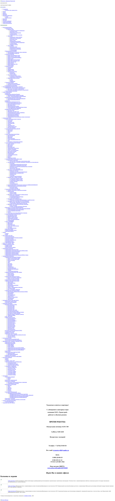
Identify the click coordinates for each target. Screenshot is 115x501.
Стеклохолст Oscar (11, 368)
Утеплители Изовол (9, 66)
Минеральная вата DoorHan (11, 51)
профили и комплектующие (8, 244)
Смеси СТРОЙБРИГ (9, 221)
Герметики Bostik (11, 353)
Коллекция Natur (11, 305)
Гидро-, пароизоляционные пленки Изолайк (17, 96)
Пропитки (10, 265)
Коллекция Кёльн (11, 319)
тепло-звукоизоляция (7, 27)
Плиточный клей (11, 224)
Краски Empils (11, 286)
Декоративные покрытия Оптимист (12, 251)
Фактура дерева (13, 193)
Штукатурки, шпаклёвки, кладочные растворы (19, 202)
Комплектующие (11, 327)
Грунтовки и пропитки (14, 195)
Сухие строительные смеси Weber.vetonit (13, 158)
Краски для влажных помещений (14, 277)
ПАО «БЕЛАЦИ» (9, 316)
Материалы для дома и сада (13, 111)
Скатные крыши (13, 33)
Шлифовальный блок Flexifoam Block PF (18, 397)
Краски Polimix (11, 292)
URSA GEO (10, 35)
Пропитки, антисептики (13, 297)
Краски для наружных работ (13, 259)
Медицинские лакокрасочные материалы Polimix (18, 291)
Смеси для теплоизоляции (13, 150)
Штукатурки (10, 144)
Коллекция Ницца (11, 329)
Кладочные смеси (13, 187)
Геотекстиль (7, 93)
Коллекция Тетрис (11, 325)
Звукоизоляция (11, 69)
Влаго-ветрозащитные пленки (14, 103)
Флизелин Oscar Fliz (12, 369)
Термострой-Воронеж (7, 23)
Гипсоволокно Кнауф (9, 236)
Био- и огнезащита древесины (14, 289)
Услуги (4, 11)
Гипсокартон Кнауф (9, 238)
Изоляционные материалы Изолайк (12, 94)
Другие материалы (14, 183)
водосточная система (7, 338)
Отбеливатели (10, 266)
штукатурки (10, 120)
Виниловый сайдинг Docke (11, 301)
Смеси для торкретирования (13, 219)
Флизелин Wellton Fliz (12, 367)
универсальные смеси (12, 126)
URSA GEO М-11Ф (12, 491)
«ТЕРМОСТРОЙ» (27, 495)
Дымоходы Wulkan (11, 315)
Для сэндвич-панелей (12, 74)
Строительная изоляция (12, 83)
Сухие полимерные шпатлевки (14, 210)
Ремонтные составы (12, 157)
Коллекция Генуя (11, 321)
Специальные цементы (15, 197)
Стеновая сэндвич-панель (15, 75)
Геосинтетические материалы (14, 113)
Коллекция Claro (11, 308)
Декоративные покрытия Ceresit (11, 249)
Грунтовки (10, 155)
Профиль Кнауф (8, 246)
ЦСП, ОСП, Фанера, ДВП (8, 243)
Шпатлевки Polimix (9, 229)
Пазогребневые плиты (9, 242)
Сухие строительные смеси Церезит (12, 189)
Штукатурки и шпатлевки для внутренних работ (20, 161)
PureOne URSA (11, 29)
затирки (9, 124)
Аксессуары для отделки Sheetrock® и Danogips (17, 212)
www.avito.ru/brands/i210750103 (57, 468)
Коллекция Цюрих (11, 326)
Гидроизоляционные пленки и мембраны (16, 112)
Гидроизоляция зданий (10, 331)
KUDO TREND (11, 346)
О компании (5, 9)
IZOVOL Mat (12, 73)
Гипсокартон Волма (9, 240)
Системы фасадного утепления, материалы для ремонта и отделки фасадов (23, 162)
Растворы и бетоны (14, 188)
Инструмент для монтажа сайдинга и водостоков (15, 399)
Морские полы (13, 174)
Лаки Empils (10, 284)
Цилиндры (12, 72)
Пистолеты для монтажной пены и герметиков (17, 382)
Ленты (9, 132)
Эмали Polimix (11, 295)
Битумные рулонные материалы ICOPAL (13, 330)
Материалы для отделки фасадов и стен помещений (18, 201)
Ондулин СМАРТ (11, 335)
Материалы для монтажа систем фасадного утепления (21, 166)
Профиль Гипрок (8, 245)
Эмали (9, 261)
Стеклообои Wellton (12, 372)
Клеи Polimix (10, 293)
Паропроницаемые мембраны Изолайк (16, 95)
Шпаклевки (10, 223)
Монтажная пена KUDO (10, 343)
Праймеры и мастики (9, 332)
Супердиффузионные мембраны (14, 108)
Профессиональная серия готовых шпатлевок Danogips (19, 208)
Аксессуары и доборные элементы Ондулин (17, 334)
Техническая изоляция (12, 71)
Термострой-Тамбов (7, 22)
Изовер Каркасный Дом (12, 64)
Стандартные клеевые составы (16, 178)
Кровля (11, 80)
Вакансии (5, 18)
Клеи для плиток (13, 205)
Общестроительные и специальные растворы (17, 185)
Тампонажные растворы (13, 218)
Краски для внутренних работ (14, 258)
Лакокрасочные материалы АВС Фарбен (13, 272)
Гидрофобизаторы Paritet (13, 363)
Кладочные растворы (12, 151)
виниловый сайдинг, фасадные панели (11, 300)
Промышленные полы (12, 216)
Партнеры (5, 14)
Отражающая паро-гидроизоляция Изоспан (16, 98)
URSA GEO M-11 (11, 480)
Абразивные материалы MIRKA (14, 393)
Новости (4, 13)
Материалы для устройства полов (14, 198)
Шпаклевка (10, 130)
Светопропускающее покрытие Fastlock (16, 312)
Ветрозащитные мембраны (13, 114)
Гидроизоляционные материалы (16, 196)
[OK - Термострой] (4, 7)
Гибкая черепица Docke (10, 317)
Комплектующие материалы (16, 176)
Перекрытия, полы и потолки (16, 34)
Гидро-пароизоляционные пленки (15, 102)
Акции (4, 12)
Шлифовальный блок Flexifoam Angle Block (19, 394)
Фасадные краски (13, 167)
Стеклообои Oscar (11, 370)
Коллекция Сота (11, 328)
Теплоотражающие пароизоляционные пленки (17, 107)
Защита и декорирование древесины (15, 287)
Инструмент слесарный (10, 398)
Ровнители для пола (14, 170)
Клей (9, 133)
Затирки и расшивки (12, 149)
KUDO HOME (11, 345)
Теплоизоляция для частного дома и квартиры (17, 52)
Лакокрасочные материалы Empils (12, 280)
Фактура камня (13, 192)
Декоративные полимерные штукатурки (18, 165)
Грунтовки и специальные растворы (15, 141)
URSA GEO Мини (12, 485)
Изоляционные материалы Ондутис (12, 101)
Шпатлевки (10, 146)
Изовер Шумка (11, 62)
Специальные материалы (13, 271)
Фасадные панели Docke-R (10, 302)
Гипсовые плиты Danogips (10, 239)
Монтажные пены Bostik (13, 354)
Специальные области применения (17, 30)
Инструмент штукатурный (10, 384)
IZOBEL (9, 68)
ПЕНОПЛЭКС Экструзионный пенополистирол (15, 87)
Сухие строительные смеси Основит (12, 142)
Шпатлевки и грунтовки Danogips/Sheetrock (14, 207)
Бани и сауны (13, 40)
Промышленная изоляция (15, 41)
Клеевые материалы (12, 267)
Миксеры (10, 388)
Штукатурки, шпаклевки (13, 160)
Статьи (6, 16)
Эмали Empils (10, 281)
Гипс (9, 140)
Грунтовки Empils (11, 288)
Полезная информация (7, 15)
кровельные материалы (7, 303)
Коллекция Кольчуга (12, 318)
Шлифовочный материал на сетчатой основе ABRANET (21, 395)
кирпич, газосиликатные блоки (9, 400)
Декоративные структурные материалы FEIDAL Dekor (16, 250)
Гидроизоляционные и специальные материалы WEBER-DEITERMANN (23, 184)
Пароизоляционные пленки (13, 106)
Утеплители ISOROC (9, 82)
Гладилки (10, 390)
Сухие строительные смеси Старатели (13, 119)
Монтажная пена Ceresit (10, 342)
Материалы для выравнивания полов (15, 169)
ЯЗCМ (6, 234)
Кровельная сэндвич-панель (16, 76)
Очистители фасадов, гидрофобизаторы (13, 361)
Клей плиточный (11, 138)
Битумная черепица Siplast (13, 311)
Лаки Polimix (10, 299)
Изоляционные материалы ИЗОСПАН (13, 97)
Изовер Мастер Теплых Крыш (14, 59)
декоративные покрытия (8, 248)
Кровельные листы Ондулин (11, 333)
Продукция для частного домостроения (16, 88)
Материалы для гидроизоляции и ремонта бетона (18, 194)
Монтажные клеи (11, 152)
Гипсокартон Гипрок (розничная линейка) (14, 237)
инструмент (5, 375)
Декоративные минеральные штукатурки (18, 164)
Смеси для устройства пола (13, 225)
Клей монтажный (11, 135)
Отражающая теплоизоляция (11, 85)
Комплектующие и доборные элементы (16, 314)
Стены (11, 79)
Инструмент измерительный (11, 380)
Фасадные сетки (11, 110)
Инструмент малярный (10, 376)
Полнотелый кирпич (9, 401)
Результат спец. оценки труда (11, 10)
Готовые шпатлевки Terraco (11, 230)
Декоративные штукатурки (13, 148)
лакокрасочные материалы (8, 256)
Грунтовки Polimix (11, 294)
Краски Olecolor (11, 274)
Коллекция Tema (11, 307)
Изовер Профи (11, 65)
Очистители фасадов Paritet (13, 365)
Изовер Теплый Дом (12, 61)
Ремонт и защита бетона (13, 217)
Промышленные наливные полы (16, 172)
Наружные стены (13, 31)
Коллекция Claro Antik (12, 309)
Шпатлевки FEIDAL (9, 231)
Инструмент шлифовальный (11, 391)
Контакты (5, 19)
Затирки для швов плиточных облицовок (18, 206)
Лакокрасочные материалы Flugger (12, 276)
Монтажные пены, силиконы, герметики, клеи (12, 341)
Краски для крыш (11, 260)
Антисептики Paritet (12, 362)
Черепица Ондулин (12, 336)
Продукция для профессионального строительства (18, 89)
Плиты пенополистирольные (11, 91)
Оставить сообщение (7, 21)
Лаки (9, 262)
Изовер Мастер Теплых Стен (13, 60)
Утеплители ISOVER (9, 54)
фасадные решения (11, 127)
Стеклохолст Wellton (12, 371)
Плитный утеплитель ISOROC (14, 84)
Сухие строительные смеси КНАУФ (12, 128)
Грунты (9, 211)
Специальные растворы (12, 154)
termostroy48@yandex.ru (61, 450)
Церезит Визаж (11, 191)
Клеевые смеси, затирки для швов (15, 177)
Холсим (6, 233)
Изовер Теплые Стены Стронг (14, 56)
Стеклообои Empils (11, 373)
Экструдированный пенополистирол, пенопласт (13, 86)
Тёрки (9, 386)
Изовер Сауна (10, 58)
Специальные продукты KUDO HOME (16, 347)
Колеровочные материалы (13, 268)
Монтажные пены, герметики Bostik (12, 352)
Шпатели (9, 385)
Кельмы (9, 389)
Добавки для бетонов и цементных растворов (17, 190)
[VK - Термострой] (1, 7)
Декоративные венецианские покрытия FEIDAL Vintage (16, 254)
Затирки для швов (13, 181)
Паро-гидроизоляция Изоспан (14, 99)
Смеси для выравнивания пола (14, 139)
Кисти (9, 379)
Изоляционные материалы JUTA (12, 109)
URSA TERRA (11, 45)
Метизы (7, 359)
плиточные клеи (11, 123)
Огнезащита (10, 67)
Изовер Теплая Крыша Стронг (14, 55)
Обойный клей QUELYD (10, 355)
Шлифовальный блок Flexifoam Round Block (19, 396)
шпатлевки (10, 121)
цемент (4, 232)
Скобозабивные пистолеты (13, 383)
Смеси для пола (11, 143)
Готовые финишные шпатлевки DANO (16, 209)
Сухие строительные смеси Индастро (13, 213)
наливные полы (11, 122)
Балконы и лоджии (14, 44)
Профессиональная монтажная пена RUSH (16, 348)
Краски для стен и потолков (13, 278)
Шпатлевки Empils (11, 283)
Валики (9, 377)
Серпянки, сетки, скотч (10, 360)
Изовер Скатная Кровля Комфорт (14, 57)
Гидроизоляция (11, 153)
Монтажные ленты (11, 105)
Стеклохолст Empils (12, 374)
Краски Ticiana (11, 273)
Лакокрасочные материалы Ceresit (12, 279)
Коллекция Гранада (12, 322)
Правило (9, 387)
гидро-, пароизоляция (7, 92)
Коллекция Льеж (11, 324)
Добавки (9, 270)
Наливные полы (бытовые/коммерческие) (18, 171)
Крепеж (6, 358)
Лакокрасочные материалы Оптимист (13, 257)
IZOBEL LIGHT (11, 70)
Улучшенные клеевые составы (16, 179)
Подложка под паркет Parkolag (14, 313)
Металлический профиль (10, 247)
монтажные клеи (11, 125)
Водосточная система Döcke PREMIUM (13, 340)
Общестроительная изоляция (13, 78)
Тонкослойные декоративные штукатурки (18, 203)
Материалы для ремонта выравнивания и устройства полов (22, 199)
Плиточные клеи (11, 147)
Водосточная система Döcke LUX (12, 339)
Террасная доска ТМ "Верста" (9, 402)
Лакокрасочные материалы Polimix (12, 290)
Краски (9, 156)
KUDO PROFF (11, 344)
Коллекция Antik (11, 306)
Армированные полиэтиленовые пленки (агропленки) (19, 116)
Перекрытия (12, 81)
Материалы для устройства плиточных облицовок (18, 204)
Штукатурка (10, 129)
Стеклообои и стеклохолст (10, 366)
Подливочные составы (12, 215)
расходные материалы (7, 357)
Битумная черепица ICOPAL (11, 304)
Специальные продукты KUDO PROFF (16, 349)
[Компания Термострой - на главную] (7, 0)
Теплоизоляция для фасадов (13, 53)
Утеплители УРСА (9, 28)
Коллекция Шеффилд (12, 320)
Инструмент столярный (10, 381)
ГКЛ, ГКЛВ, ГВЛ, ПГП (7, 235)
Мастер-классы (8, 17)
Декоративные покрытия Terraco (12, 252)
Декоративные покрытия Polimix (12, 253)
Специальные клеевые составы (16, 180)
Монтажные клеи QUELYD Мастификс (13, 356)
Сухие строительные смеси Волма (12, 134)
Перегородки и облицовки (15, 32)
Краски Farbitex (11, 275)
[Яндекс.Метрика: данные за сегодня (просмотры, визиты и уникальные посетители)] (4, 500)
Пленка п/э (7, 100)
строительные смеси (7, 117)
